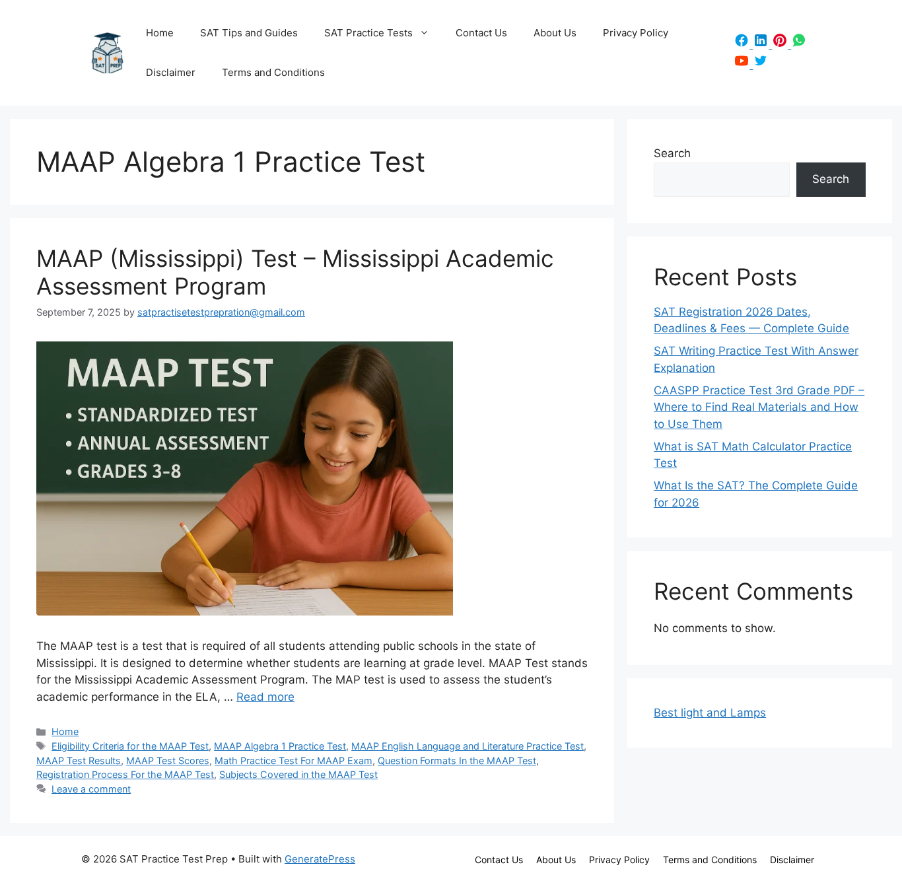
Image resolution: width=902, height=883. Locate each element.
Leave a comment (91, 789)
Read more (265, 696)
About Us (555, 32)
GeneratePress (320, 859)
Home (160, 32)
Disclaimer (170, 72)
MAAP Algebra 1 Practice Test (280, 746)
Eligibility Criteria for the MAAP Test (130, 746)
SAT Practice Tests (368, 32)
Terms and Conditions (273, 72)
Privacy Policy (635, 32)
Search (672, 153)
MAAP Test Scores (167, 760)
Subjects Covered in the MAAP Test (298, 774)
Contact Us (481, 32)
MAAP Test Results (78, 760)
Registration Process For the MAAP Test (125, 774)
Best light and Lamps (710, 712)
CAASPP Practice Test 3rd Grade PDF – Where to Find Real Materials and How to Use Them (759, 407)
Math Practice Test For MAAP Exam (293, 760)
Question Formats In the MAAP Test (457, 760)
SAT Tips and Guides (249, 32)
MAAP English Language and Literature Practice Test (467, 746)
